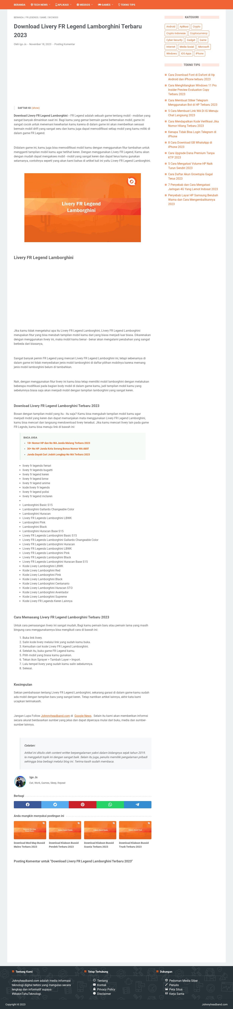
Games (105, 4)
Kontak (101, 985)
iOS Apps (186, 53)
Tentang (102, 980)
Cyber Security (174, 40)
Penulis (174, 985)
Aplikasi (63, 4)
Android (170, 26)
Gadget (191, 40)
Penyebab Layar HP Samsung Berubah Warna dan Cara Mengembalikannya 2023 (193, 200)
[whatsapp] (110, 804)
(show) (36, 107)
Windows (171, 53)
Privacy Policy (106, 989)
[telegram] (137, 804)
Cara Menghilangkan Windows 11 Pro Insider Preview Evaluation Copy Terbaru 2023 (192, 90)
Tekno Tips (127, 4)
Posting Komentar (64, 44)
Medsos (84, 4)
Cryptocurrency (199, 33)
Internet (170, 46)
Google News (82, 716)
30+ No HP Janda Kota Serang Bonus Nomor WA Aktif (58, 448)
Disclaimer (104, 994)
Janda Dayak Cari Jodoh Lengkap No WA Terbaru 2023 (58, 454)
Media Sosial (187, 46)
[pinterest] (82, 804)
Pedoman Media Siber (183, 980)
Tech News (40, 4)
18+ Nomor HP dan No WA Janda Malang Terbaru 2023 (58, 443)
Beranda (19, 4)
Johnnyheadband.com (55, 716)
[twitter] (55, 804)
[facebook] (27, 804)
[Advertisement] (82, 76)
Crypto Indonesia (176, 33)
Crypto (196, 26)
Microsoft (203, 46)
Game (203, 40)
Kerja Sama (176, 994)
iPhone (200, 53)
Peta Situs (175, 989)
